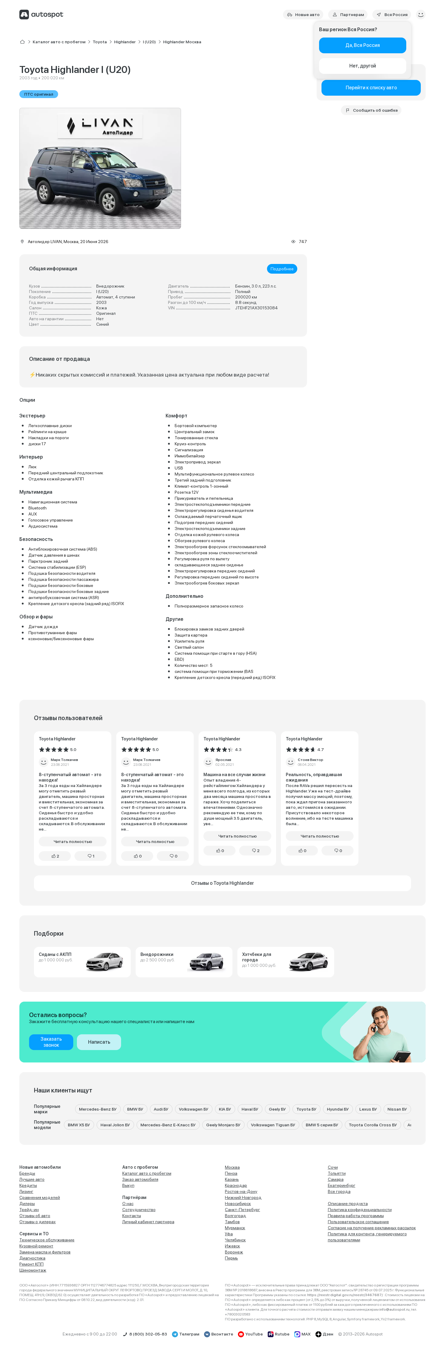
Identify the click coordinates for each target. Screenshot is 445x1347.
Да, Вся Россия (362, 45)
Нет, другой (362, 66)
